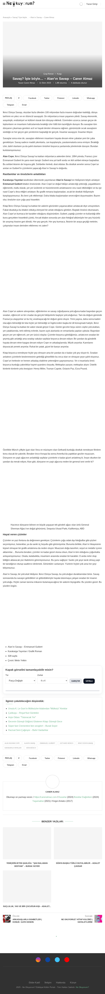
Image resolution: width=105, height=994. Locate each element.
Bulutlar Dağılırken (83, 797)
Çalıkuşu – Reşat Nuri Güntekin (23, 713)
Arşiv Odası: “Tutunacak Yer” (22, 717)
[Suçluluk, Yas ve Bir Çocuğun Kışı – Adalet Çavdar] (27, 886)
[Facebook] (47, 959)
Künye (73, 982)
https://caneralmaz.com (45, 797)
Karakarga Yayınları (13, 748)
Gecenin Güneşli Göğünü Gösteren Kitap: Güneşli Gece (35, 721)
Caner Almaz (29, 83)
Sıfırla (89, 681)
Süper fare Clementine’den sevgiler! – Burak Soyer (32, 726)
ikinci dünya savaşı (85, 743)
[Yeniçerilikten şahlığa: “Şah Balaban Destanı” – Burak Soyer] (27, 843)
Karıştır (76, 681)
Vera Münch (31, 748)
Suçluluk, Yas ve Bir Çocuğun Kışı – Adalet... (27, 906)
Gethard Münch (66, 743)
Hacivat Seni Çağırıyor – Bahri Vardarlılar (28, 730)
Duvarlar (62, 797)
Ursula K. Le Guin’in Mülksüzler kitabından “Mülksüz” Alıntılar (37, 708)
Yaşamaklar (38, 801)
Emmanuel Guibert (47, 743)
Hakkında (60, 982)
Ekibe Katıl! (34, 982)
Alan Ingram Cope (12, 743)
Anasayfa (6, 17)
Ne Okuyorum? (82, 987)
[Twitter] (57, 959)
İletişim (48, 982)
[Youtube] (66, 959)
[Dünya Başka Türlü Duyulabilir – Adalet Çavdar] (78, 843)
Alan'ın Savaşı (29, 743)
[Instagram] (38, 959)
